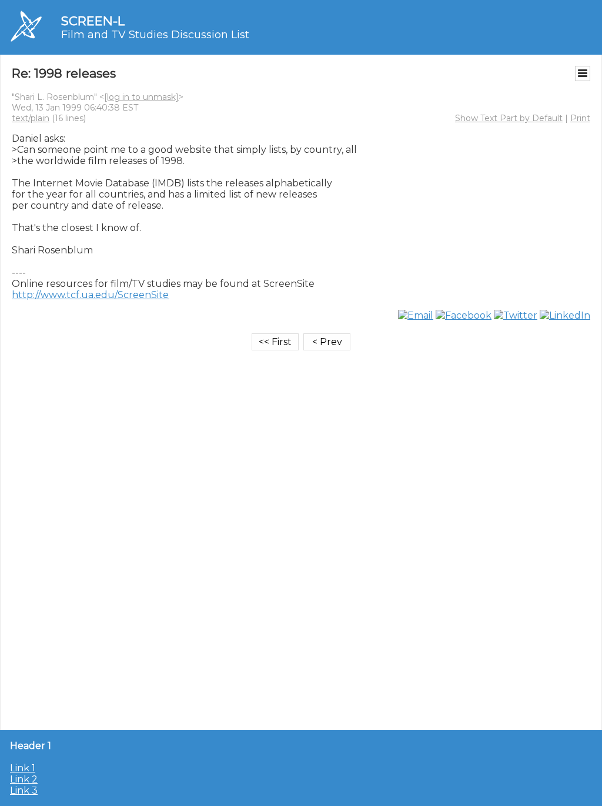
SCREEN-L (93, 21)
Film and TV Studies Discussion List (155, 34)
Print (580, 118)
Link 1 (22, 768)
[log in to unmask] (141, 97)
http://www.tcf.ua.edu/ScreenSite (90, 294)
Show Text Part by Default (509, 118)
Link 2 (24, 779)
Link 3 (24, 790)
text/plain (30, 118)
